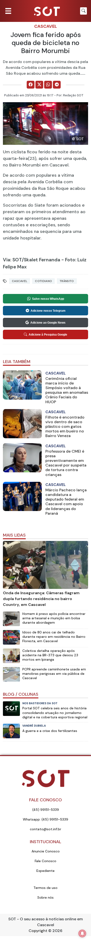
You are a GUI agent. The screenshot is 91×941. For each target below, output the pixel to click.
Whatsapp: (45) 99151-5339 (45, 819)
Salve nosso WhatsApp (48, 299)
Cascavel (45, 26)
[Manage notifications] (82, 933)
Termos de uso (45, 888)
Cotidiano (43, 281)
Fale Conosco (45, 861)
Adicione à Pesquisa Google (48, 334)
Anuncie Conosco (46, 851)
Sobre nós (45, 897)
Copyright (38, 930)
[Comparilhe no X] (39, 85)
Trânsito (67, 281)
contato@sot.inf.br (45, 829)
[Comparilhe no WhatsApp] (48, 85)
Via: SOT (12, 260)
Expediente (45, 870)
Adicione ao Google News (48, 322)
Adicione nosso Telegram (48, 310)
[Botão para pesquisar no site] (83, 11)
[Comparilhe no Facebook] (30, 85)
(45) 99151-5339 (45, 809)
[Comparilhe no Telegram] (57, 85)
